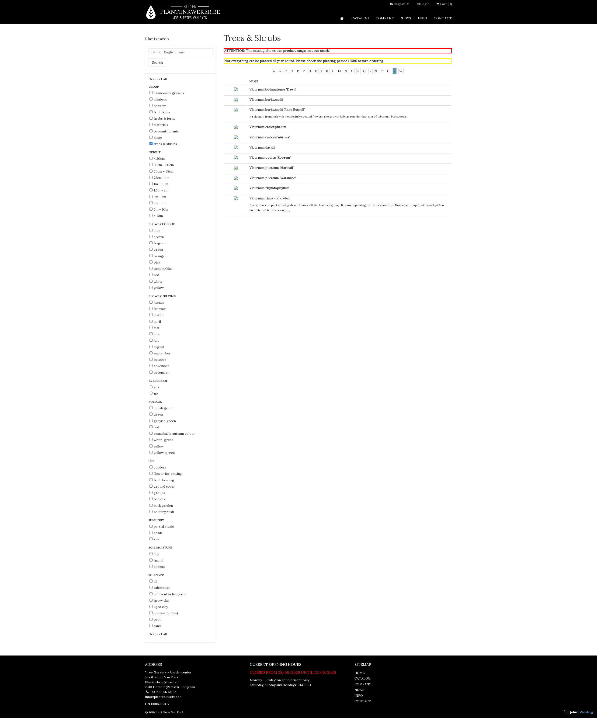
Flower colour (162, 224)
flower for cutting (168, 474)
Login (424, 4)
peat (157, 619)
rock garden (163, 505)
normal (159, 567)
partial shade (164, 526)
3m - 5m (160, 203)
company (385, 18)
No (156, 393)
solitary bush (164, 512)
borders (160, 467)
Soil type (157, 575)
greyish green (165, 421)
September (162, 353)
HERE (352, 61)
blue (157, 231)
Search (157, 62)
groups (159, 493)
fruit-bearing (164, 480)
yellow (159, 288)
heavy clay (161, 600)
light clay (161, 607)
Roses (158, 137)
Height (155, 152)
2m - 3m (160, 197)
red (156, 275)
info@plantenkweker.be (163, 697)
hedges (159, 499)
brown (159, 237)
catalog (360, 18)
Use (152, 461)
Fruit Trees (162, 112)
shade (158, 533)
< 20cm (159, 158)
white (158, 281)
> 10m (158, 216)
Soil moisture (161, 547)
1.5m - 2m (161, 190)
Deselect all (158, 79)
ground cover (164, 486)
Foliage (156, 401)
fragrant (160, 243)
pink (157, 262)
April (157, 321)
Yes (156, 387)
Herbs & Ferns (164, 118)
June (157, 334)
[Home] (182, 12)
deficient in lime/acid (170, 594)
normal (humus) (166, 613)
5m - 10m (161, 209)
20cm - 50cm (164, 165)
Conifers (160, 106)
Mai (156, 328)
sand (157, 626)
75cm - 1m (161, 178)
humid (158, 560)
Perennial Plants (166, 131)
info (422, 18)
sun (156, 539)
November (161, 366)
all (155, 581)
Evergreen (158, 380)
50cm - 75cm (164, 171)
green (158, 249)
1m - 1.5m (161, 184)
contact (443, 18)
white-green (164, 440)
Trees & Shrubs (165, 144)
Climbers (160, 99)
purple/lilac (163, 269)
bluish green (163, 408)
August (159, 347)
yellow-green (164, 453)
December (161, 372)
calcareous (162, 588)
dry (156, 554)
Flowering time (163, 296)
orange (159, 256)
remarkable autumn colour (174, 433)
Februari (160, 309)
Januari (159, 302)
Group (154, 86)
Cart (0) (446, 4)
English (399, 4)
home (359, 673)
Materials (161, 125)
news (406, 18)
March (158, 315)
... (287, 210)
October (160, 359)
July (156, 340)
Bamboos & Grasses (169, 93)
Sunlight (157, 520)
